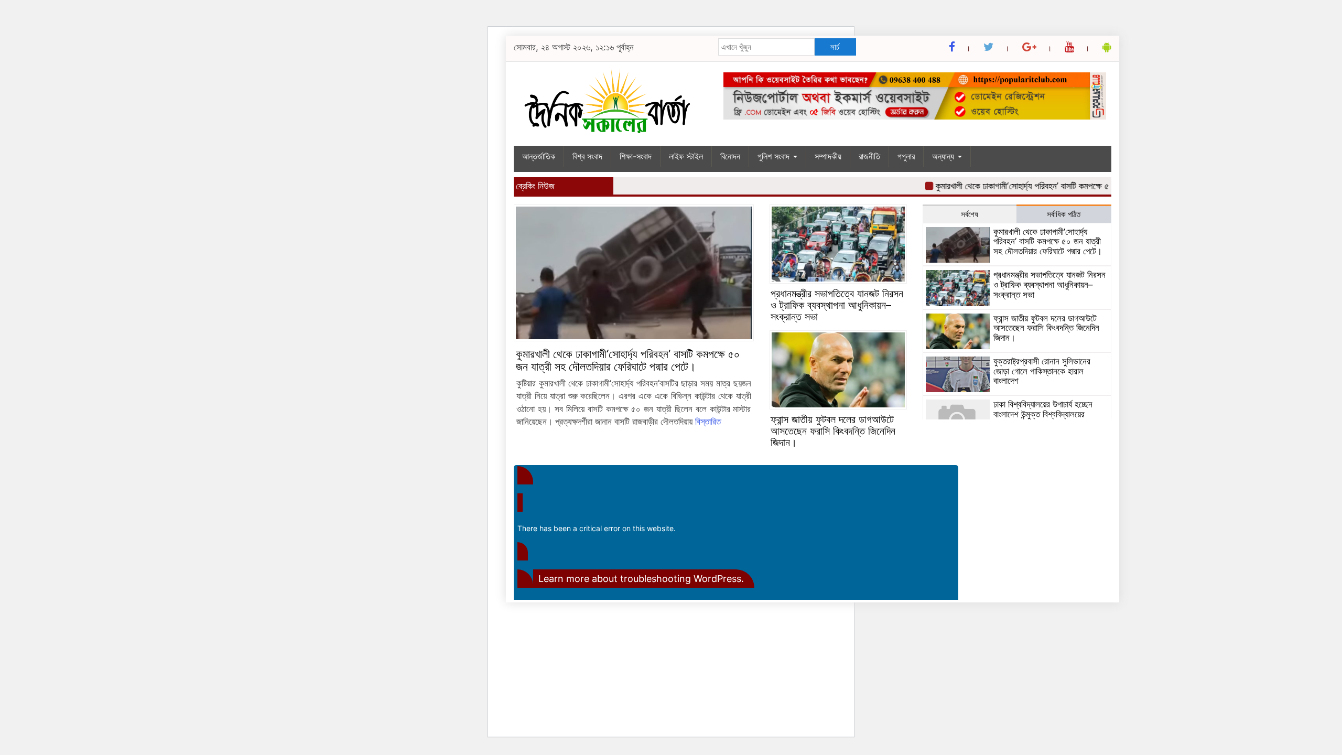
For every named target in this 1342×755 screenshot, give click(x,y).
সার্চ (834, 47)
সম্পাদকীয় (828, 156)
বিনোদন (730, 156)
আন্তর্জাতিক (538, 156)
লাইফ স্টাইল (686, 156)
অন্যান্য (944, 156)
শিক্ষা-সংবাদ (636, 156)
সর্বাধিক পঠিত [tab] (1063, 214)
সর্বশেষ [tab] (969, 214)
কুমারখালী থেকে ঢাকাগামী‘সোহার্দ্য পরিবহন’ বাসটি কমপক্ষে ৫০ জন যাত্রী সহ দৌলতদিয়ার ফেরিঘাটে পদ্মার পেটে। (1084, 185)
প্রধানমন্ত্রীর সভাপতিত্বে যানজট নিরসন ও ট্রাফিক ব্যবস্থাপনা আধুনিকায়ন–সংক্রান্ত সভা (837, 305)
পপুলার (906, 156)
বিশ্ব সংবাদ (587, 156)
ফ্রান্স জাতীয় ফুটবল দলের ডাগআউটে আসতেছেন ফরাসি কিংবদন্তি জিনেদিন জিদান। (833, 431)
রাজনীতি (869, 156)
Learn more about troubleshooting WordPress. (641, 578)
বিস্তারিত (708, 421)
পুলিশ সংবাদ (774, 156)
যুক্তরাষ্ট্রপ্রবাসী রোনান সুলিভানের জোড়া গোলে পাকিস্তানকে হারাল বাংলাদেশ (1041, 371)
